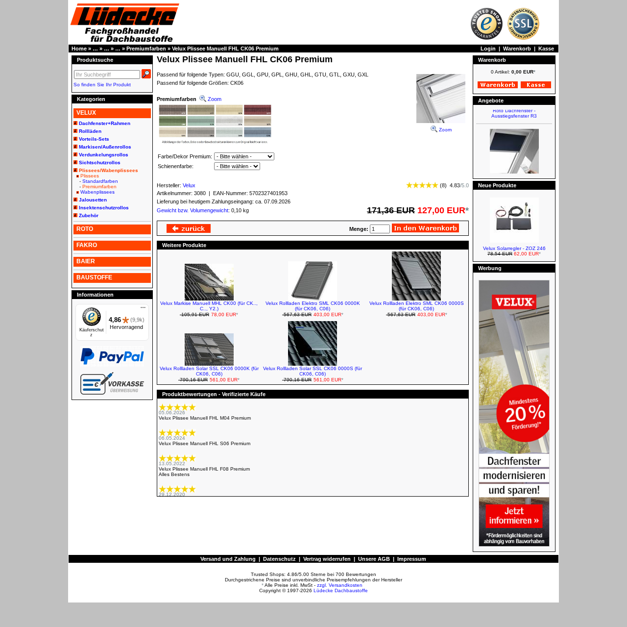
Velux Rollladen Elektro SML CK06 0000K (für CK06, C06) (312, 306)
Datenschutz (279, 559)
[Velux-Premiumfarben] (215, 143)
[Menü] (143, 310)
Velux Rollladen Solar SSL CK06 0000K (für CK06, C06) (209, 371)
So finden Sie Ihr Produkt (102, 84)
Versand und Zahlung (228, 559)
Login (488, 48)
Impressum (411, 559)
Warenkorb (517, 48)
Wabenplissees (97, 192)
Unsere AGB (374, 559)
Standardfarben (100, 181)
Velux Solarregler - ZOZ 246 (514, 248)
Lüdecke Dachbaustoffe (341, 590)
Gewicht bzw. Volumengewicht (192, 210)
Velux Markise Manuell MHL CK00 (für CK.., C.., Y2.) (209, 306)
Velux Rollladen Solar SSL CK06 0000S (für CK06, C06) (312, 371)
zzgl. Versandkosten (339, 585)
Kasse (546, 48)
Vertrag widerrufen (327, 559)
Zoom (444, 129)
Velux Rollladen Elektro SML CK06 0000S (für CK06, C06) (416, 306)
